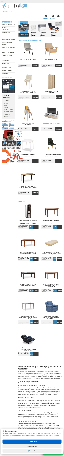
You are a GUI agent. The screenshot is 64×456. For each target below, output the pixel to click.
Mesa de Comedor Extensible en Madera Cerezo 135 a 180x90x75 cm (51, 285)
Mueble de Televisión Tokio (51, 123)
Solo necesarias (32, 446)
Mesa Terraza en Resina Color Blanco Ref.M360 (28, 155)
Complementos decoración (6, 59)
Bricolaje (5, 73)
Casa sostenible (7, 77)
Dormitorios (6, 32)
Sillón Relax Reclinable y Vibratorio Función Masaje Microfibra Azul (51, 317)
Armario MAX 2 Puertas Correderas (51, 92)
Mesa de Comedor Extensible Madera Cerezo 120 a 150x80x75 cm (51, 222)
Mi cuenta (52, 18)
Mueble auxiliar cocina (6, 102)
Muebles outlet (7, 67)
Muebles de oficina (8, 52)
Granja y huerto (7, 70)
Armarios (7, 113)
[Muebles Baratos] (40, 29)
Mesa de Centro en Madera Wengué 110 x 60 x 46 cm (28, 285)
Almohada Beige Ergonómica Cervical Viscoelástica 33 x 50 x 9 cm (51, 254)
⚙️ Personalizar (32, 451)
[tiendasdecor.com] (15, 5)
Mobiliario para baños (7, 43)
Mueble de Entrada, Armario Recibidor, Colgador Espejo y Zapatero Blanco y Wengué (28, 222)
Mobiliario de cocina (8, 39)
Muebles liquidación (8, 24)
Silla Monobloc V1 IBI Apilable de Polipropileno (28, 92)
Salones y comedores (5, 28)
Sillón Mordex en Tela (51, 59)
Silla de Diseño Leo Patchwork (28, 123)
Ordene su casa (7, 55)
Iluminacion (5, 64)
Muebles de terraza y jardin (8, 48)
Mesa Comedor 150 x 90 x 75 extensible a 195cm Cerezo (28, 253)
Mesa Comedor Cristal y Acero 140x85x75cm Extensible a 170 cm (28, 317)
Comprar (35, 65)
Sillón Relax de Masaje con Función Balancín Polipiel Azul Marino (28, 349)
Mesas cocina (8, 109)
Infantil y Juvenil (7, 36)
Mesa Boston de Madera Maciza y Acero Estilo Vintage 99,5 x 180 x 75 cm (28, 188)
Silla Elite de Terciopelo (28, 59)
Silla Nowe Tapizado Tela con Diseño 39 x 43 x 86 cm (51, 155)
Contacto (45, 18)
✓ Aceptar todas (32, 441)
